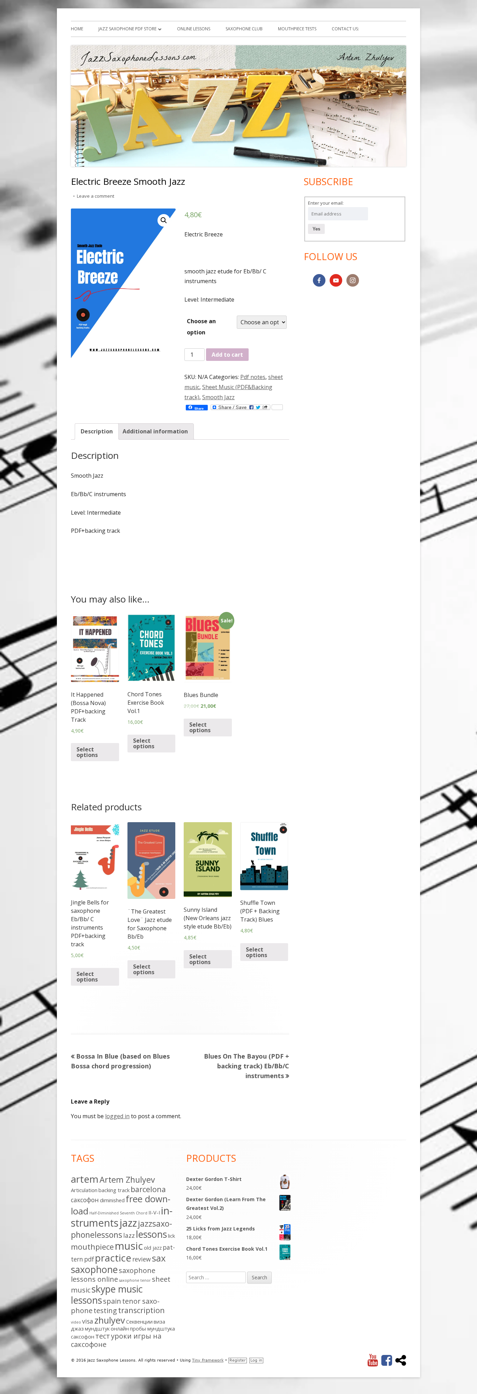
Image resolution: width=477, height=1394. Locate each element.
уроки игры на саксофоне (116, 1340)
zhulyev (109, 1320)
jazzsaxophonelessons (121, 1229)
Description (97, 431)
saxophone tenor (135, 1280)
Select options (87, 752)
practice (113, 1257)
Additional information (155, 431)
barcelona (148, 1189)
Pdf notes (252, 377)
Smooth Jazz (218, 397)
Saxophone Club (244, 29)
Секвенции (139, 1321)
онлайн (120, 1328)
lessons (151, 1234)
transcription (141, 1310)
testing (105, 1310)
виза (159, 1321)
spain (112, 1301)
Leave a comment (95, 196)
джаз (77, 1328)
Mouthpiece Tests (297, 29)
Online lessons (193, 29)
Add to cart (227, 354)
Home (77, 29)
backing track (114, 1190)
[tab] (97, 431)
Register (237, 1360)
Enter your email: (326, 203)
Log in (256, 1360)
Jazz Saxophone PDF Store (127, 29)
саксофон (82, 1336)
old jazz (153, 1247)
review (141, 1259)
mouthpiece (92, 1247)
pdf (89, 1259)
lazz (129, 1235)
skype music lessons (107, 1294)
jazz (128, 1222)
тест (102, 1336)
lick (171, 1235)
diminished (112, 1200)
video (76, 1322)
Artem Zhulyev (127, 1179)
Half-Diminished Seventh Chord (118, 1213)
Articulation (84, 1190)
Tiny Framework (207, 1360)
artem (84, 1178)
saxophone (94, 1269)
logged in (117, 1116)
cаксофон (85, 1200)
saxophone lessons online (113, 1275)
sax (159, 1258)
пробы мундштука (152, 1328)
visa (87, 1321)
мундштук (97, 1328)
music (129, 1246)
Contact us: (345, 29)
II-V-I (154, 1212)
